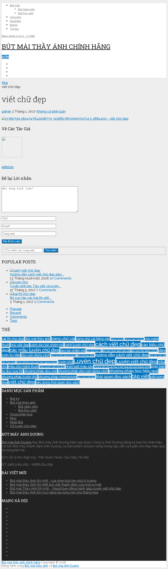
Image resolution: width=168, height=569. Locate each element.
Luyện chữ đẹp (23, 68)
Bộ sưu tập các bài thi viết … (30, 298)
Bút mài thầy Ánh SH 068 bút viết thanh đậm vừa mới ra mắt (55, 485)
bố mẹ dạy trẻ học (134, 339)
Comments (18, 317)
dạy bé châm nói (73, 350)
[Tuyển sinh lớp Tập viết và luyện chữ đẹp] (19, 282)
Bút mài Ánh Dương (16, 442)
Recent (15, 313)
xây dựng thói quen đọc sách (58, 382)
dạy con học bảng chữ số (144, 351)
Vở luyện (15, 17)
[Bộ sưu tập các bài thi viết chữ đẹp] (22, 294)
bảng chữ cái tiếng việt (93, 339)
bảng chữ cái (63, 338)
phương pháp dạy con (40, 371)
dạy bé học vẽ (94, 351)
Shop (14, 76)
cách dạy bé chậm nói (47, 345)
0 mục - (25, 36)
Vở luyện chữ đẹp (23, 426)
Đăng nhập (9, 36)
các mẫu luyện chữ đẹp (34, 350)
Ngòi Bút (15, 21)
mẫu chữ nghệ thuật (23, 366)
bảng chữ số (117, 339)
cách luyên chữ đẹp (79, 345)
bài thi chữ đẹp (13, 339)
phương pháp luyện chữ (19, 377)
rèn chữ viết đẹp (86, 377)
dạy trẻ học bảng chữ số (63, 355)
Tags (13, 321)
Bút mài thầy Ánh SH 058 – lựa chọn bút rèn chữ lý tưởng (53, 481)
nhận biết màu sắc (79, 366)
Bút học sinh (26, 13)
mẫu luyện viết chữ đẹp (52, 367)
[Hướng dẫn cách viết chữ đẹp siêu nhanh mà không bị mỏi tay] (25, 270)
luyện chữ (65, 362)
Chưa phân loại (21, 414)
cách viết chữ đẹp (118, 344)
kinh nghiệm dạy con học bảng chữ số (36, 362)
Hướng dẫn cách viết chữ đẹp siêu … (37, 274)
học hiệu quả (9, 362)
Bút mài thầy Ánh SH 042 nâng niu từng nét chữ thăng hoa (54, 492)
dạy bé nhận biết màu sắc (116, 351)
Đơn (5, 57)
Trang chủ (19, 64)
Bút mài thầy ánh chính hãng (56, 46)
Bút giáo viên (26, 9)
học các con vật (157, 355)
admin (6, 111)
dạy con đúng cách (35, 355)
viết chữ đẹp (21, 381)
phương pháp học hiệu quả (133, 370)
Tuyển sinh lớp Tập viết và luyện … (35, 286)
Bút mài (15, 5)
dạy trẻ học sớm (85, 355)
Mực (13, 418)
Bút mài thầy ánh (37, 339)
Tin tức (14, 28)
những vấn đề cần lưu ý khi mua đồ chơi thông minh (122, 367)
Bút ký (14, 25)
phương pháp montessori (57, 377)
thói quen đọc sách (113, 376)
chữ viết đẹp (19, 345)
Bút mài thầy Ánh (36, 565)
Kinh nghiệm (20, 72)
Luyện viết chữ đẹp (136, 361)
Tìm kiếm (51, 250)
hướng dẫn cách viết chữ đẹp (122, 355)
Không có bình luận (51, 111)
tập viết (140, 376)
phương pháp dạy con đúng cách (83, 371)
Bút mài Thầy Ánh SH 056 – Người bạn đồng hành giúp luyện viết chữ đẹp (65, 489)
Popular (16, 309)
